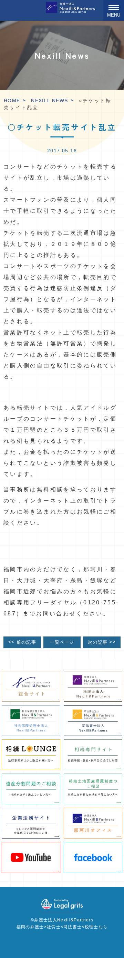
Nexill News (49, 100)
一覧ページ (62, 642)
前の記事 (22, 642)
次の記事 (102, 642)
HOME (12, 100)
